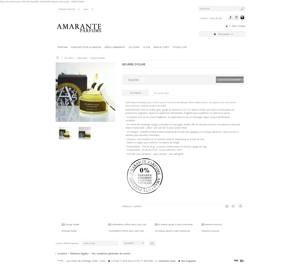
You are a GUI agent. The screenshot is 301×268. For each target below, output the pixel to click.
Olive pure (82, 57)
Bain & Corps (161, 47)
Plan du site (216, 18)
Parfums (62, 47)
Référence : (128, 206)
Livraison (62, 253)
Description (135, 92)
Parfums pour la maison (86, 47)
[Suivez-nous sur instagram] (242, 19)
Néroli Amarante (114, 47)
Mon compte (238, 25)
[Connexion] (226, 26)
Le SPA (146, 47)
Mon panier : (225, 34)
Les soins (134, 47)
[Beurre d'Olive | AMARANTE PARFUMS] (65, 137)
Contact (204, 18)
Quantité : (134, 80)
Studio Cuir (180, 47)
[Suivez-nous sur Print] (236, 19)
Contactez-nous (167, 260)
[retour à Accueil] (58, 57)
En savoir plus (161, 93)
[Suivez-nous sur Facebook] (230, 19)
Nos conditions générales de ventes (111, 253)
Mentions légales (79, 253)
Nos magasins (188, 260)
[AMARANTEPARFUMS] (79, 28)
